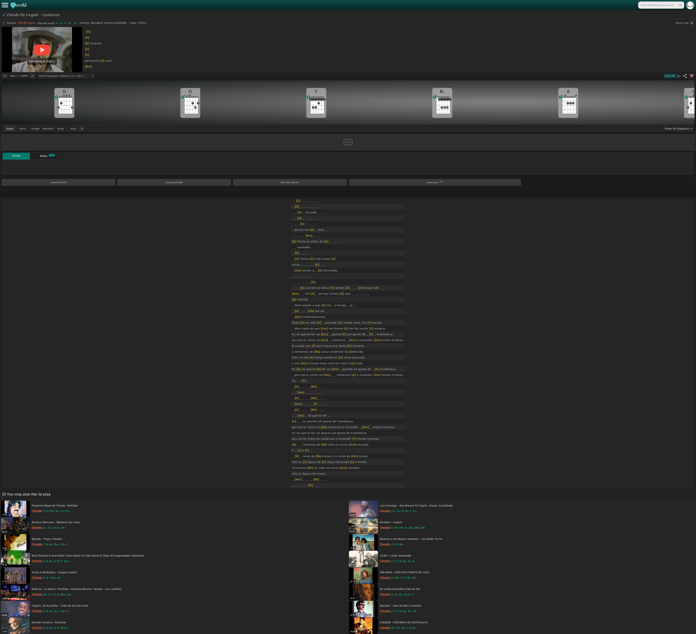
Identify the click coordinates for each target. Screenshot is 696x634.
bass (73, 128)
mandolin (48, 128)
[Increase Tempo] (33, 75)
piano (23, 128)
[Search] (680, 5)
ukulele (35, 128)
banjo (60, 128)
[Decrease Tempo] (5, 75)
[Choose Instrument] (82, 128)
